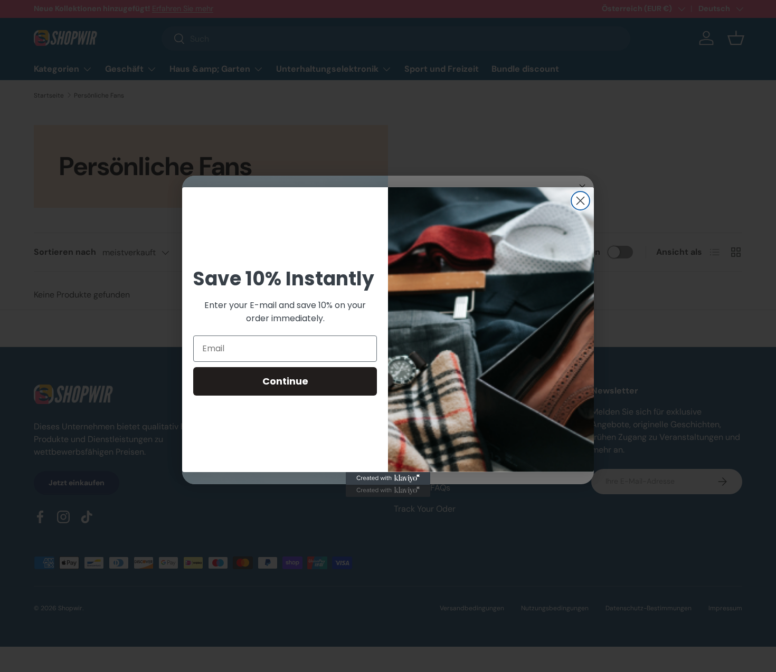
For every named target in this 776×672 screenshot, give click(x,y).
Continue (285, 381)
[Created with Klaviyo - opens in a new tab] (388, 478)
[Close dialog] (580, 200)
